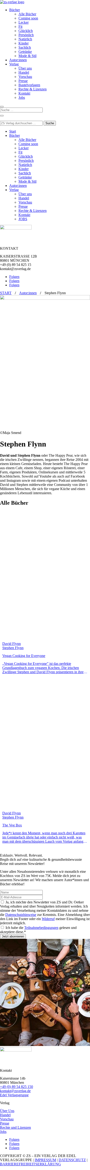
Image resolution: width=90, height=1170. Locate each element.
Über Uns (7, 1111)
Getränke (25, 52)
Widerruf (48, 919)
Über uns (25, 68)
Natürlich (25, 39)
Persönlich (26, 35)
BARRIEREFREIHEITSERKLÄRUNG (30, 1164)
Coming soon (28, 18)
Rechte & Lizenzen (32, 89)
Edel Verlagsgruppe (14, 1095)
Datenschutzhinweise (20, 915)
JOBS (22, 219)
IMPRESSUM (45, 1160)
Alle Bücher (27, 14)
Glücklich (25, 31)
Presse (23, 81)
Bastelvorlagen (29, 85)
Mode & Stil (27, 56)
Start (12, 131)
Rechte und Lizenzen (15, 1127)
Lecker (23, 22)
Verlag (14, 64)
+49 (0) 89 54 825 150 (16, 1087)
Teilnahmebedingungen (41, 928)
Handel (23, 72)
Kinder (23, 43)
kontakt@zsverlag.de (15, 1091)
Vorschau (25, 77)
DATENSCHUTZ (72, 1160)
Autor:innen (18, 60)
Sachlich (24, 47)
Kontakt (24, 93)
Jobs (21, 97)
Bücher (14, 10)
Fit (20, 27)
